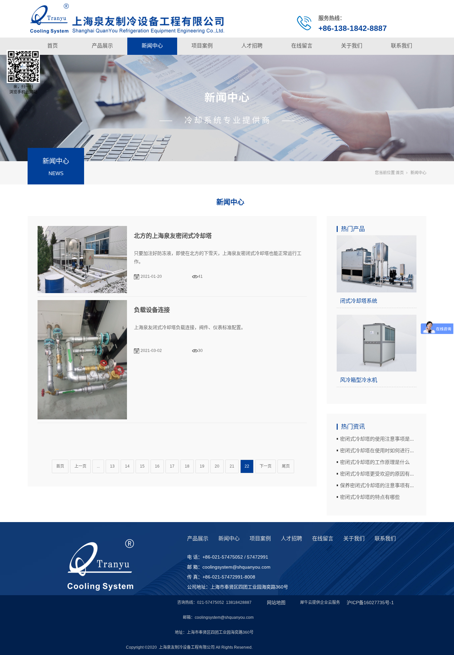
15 (142, 466)
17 (172, 466)
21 (232, 466)
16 (157, 466)
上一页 (80, 466)
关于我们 (351, 46)
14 (127, 466)
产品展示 (102, 46)
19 (202, 466)
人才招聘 (252, 46)
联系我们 (401, 46)
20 (217, 466)
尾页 (286, 466)
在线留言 (301, 46)
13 (112, 466)
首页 (52, 46)
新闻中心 (152, 46)
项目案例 (202, 46)
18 (187, 466)
